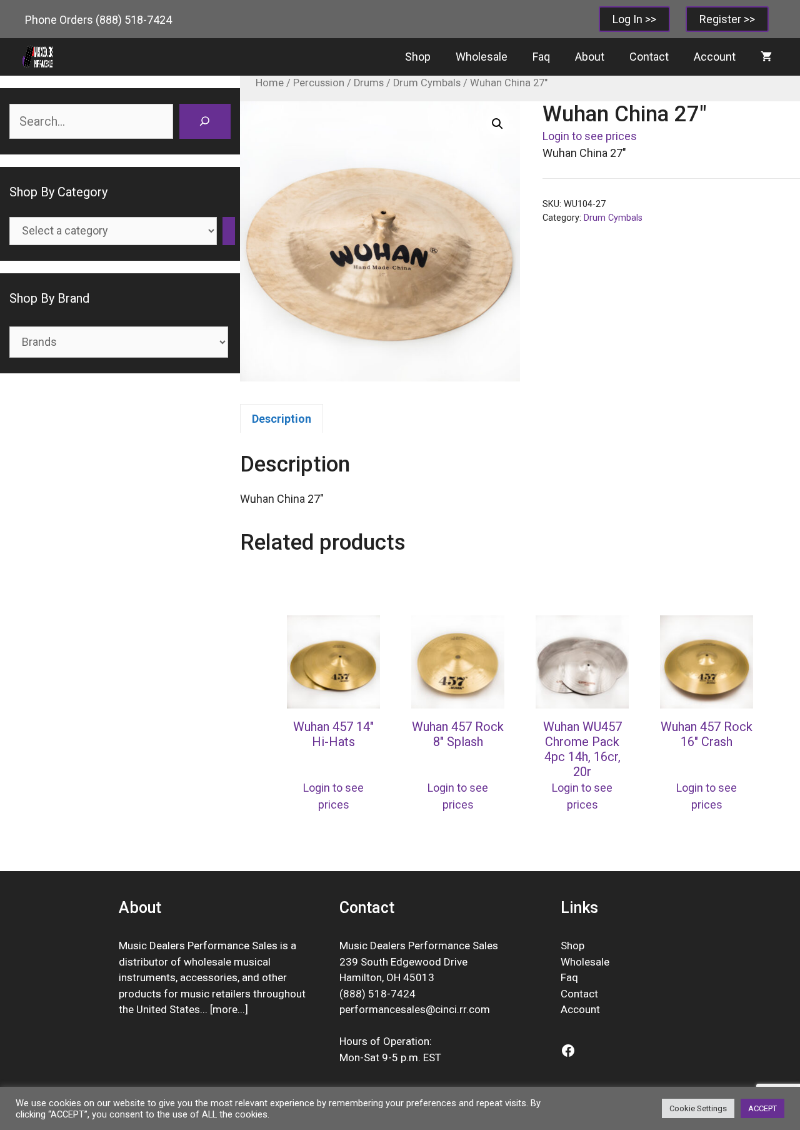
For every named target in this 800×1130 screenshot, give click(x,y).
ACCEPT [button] (762, 1108)
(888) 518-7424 (134, 19)
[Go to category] (228, 231)
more (225, 1009)
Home (270, 83)
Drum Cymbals (427, 83)
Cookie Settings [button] (698, 1108)
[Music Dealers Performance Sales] (37, 57)
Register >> (727, 19)
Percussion (318, 83)
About (589, 56)
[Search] (205, 121)
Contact (649, 56)
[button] (497, 124)
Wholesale (482, 56)
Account (715, 56)
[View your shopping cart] (766, 57)
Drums (369, 83)
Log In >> (634, 19)
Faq (541, 56)
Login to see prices (589, 136)
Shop (418, 56)
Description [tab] (281, 418)
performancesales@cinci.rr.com (414, 1009)
